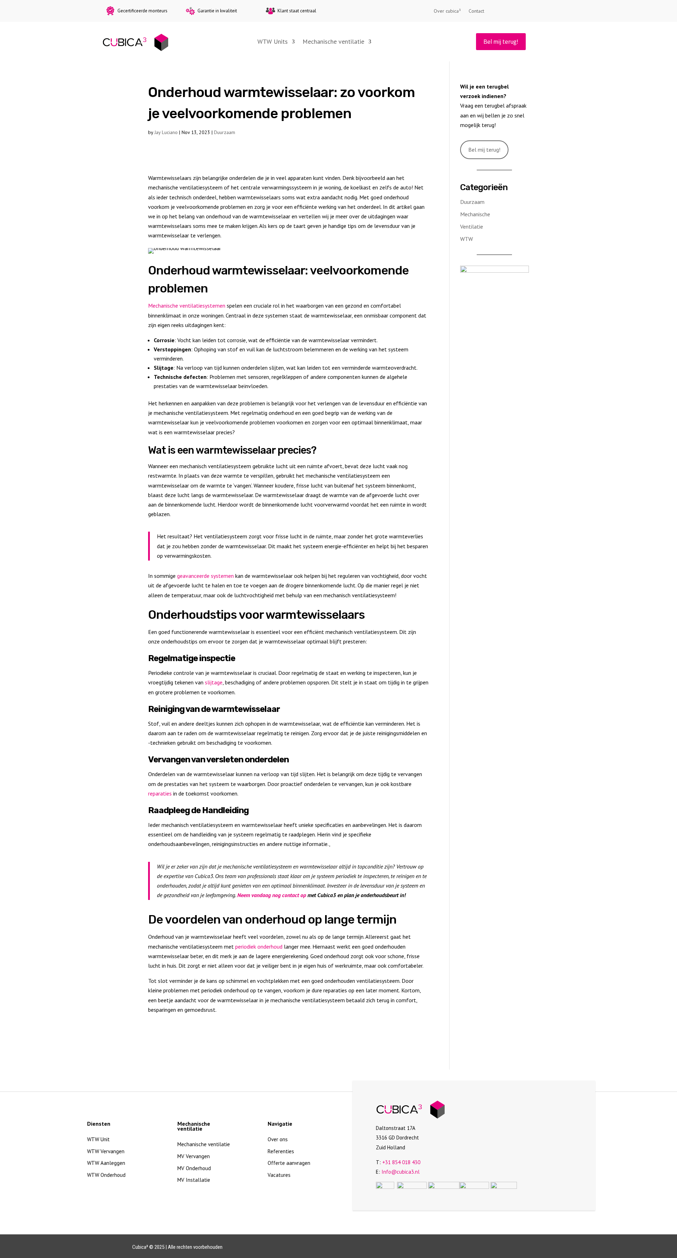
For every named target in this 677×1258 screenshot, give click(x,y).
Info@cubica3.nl (401, 1171)
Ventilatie (471, 226)
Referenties (281, 1151)
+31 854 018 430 (401, 1162)
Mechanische (475, 214)
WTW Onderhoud (106, 1175)
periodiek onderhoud (258, 946)
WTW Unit (98, 1139)
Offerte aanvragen (289, 1163)
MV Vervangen (193, 1156)
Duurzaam (224, 132)
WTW (466, 238)
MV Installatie (193, 1180)
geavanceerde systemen (205, 575)
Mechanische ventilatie (333, 41)
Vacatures (279, 1175)
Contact (476, 11)
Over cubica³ (447, 11)
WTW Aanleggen (106, 1163)
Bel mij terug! (500, 41)
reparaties (160, 793)
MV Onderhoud (194, 1168)
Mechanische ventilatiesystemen (186, 305)
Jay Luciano (166, 132)
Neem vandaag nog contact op (271, 895)
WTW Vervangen (105, 1151)
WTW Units (272, 41)
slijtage (213, 682)
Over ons (278, 1139)
